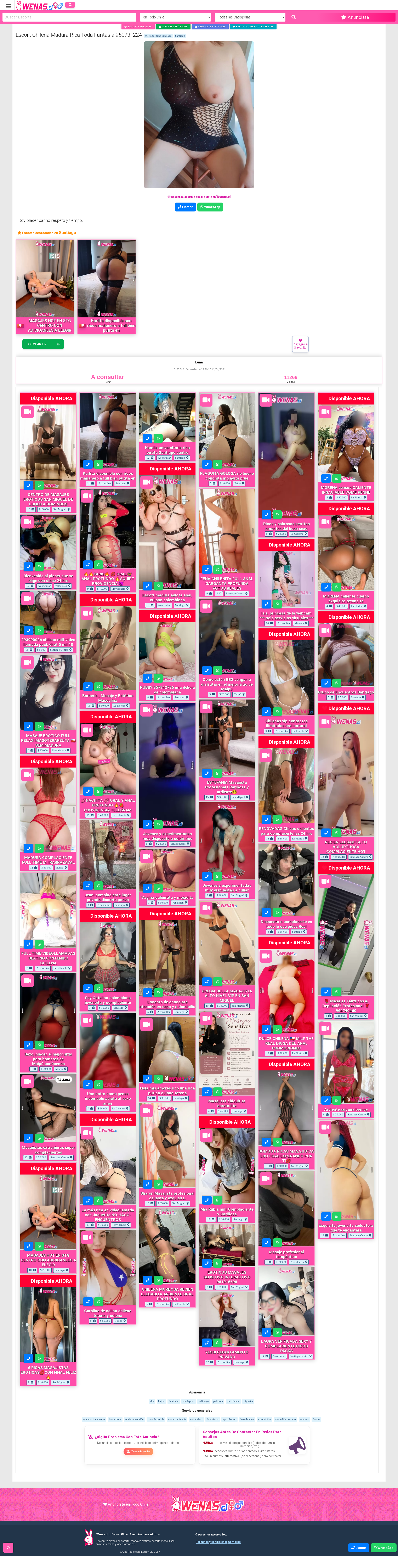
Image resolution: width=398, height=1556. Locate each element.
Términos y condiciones (211, 1541)
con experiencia (177, 1419)
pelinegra (204, 1401)
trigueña (248, 1401)
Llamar (187, 207)
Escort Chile (120, 1534)
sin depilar (188, 1401)
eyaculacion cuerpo (94, 1419)
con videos (196, 1419)
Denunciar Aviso (140, 1451)
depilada (173, 1401)
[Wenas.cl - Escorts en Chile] (33, 4)
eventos (304, 1419)
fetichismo (212, 1419)
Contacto (234, 1541)
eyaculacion (229, 1419)
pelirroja (218, 1401)
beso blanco (247, 1419)
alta (152, 1401)
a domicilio (264, 1419)
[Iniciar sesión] (70, 5)
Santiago (180, 35)
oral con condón (134, 1419)
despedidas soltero (285, 1419)
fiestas (316, 1419)
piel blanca (233, 1401)
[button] (138, 26)
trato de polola (156, 1419)
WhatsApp (211, 207)
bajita (161, 1401)
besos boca (115, 1419)
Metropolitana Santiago (158, 35)
